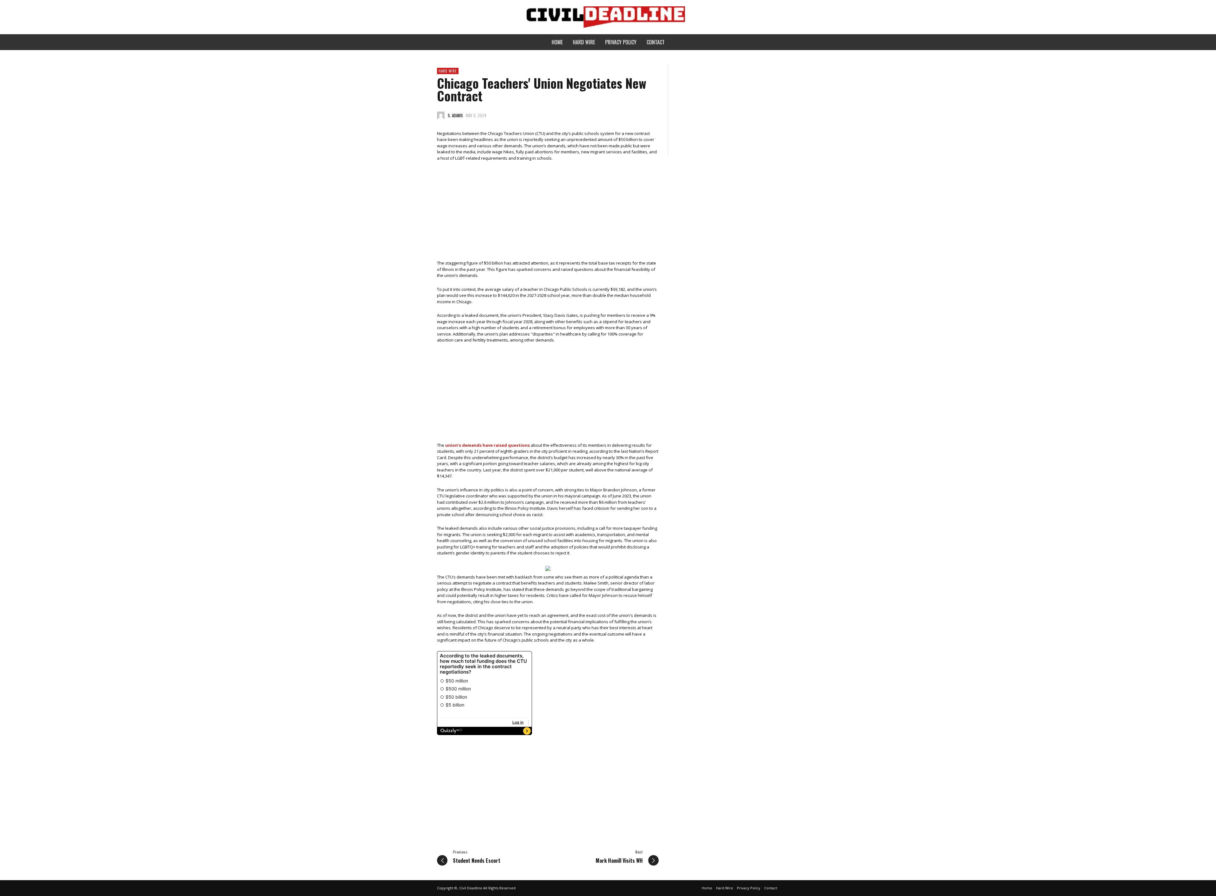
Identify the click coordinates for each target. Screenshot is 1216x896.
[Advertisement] (548, 213)
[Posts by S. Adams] (441, 115)
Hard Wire (448, 71)
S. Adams (455, 115)
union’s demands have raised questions (487, 445)
